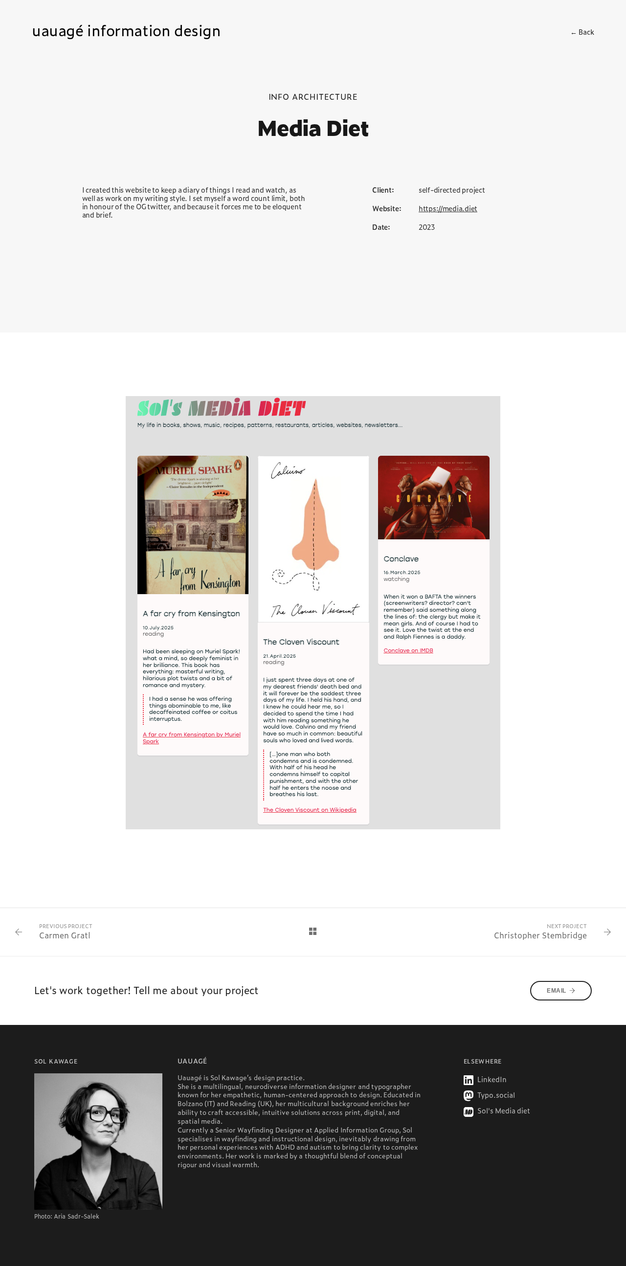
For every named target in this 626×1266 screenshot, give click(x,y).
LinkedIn (491, 1079)
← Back (582, 32)
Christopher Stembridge (540, 935)
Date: (381, 227)
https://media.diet (448, 208)
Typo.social (495, 1095)
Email (556, 990)
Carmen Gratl (64, 935)
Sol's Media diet (503, 1110)
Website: (386, 208)
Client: (383, 190)
